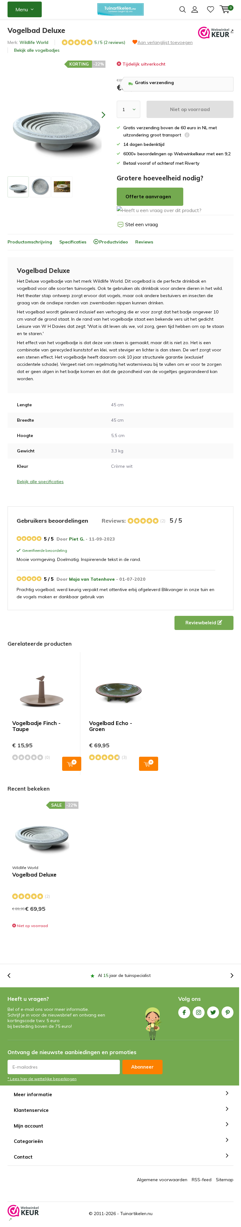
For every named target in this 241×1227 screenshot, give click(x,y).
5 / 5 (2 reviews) (109, 42)
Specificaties (72, 242)
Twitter (213, 1012)
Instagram (199, 1012)
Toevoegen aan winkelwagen (71, 764)
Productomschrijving (30, 242)
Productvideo (113, 242)
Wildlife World (33, 42)
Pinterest (227, 1012)
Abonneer (142, 1067)
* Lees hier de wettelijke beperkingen (42, 1078)
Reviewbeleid (201, 623)
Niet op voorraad (190, 109)
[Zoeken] (182, 9)
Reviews (144, 242)
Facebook (184, 1012)
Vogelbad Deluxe (34, 875)
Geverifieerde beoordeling (43, 551)
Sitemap (224, 1179)
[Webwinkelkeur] (231, 30)
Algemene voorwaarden (162, 1179)
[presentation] (97, 115)
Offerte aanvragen (148, 197)
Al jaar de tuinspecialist (124, 975)
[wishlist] (210, 9)
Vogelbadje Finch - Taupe (36, 726)
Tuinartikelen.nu (136, 1213)
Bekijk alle (37, 50)
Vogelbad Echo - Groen (110, 726)
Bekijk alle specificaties (40, 481)
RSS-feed (202, 1179)
